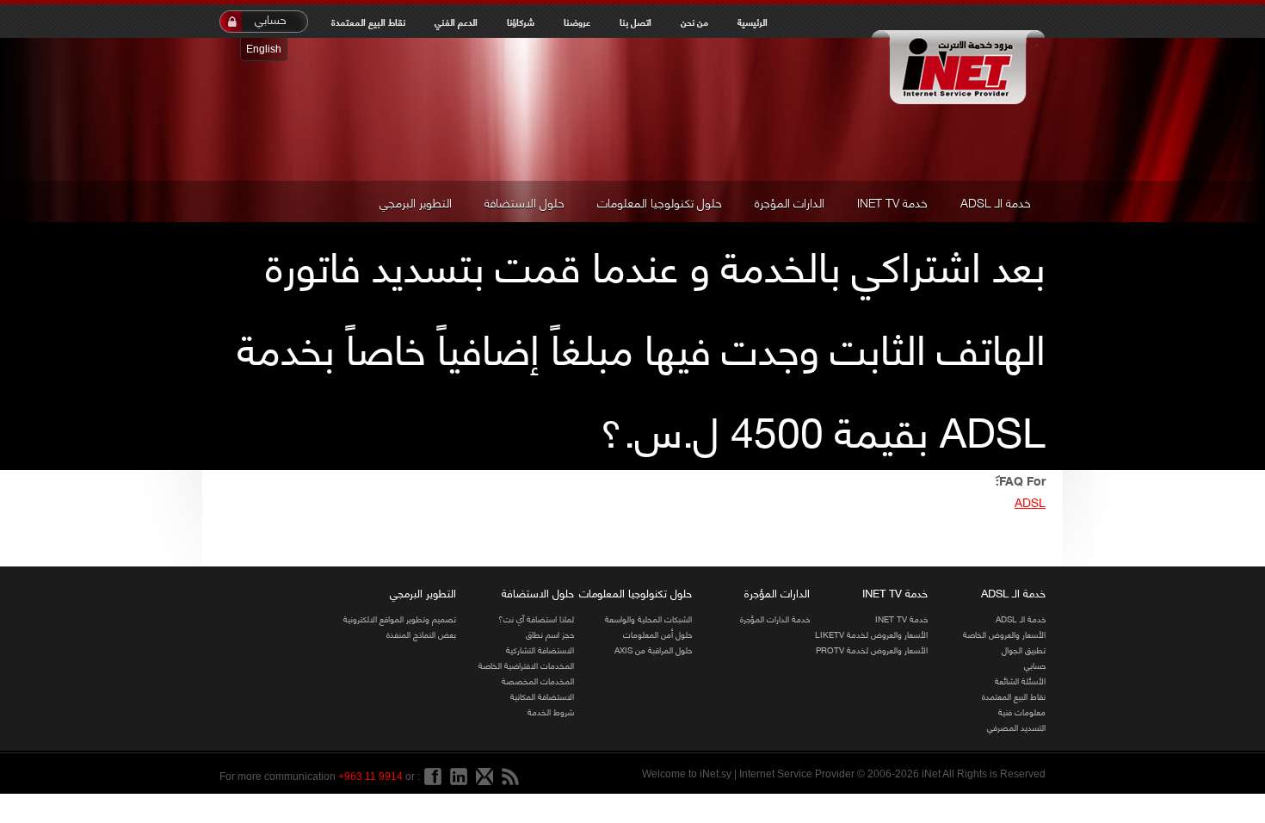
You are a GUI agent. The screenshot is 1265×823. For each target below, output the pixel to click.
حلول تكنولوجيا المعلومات (659, 201)
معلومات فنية (1022, 711)
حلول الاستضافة (524, 201)
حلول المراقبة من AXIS (653, 649)
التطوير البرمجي (416, 201)
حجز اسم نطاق (550, 634)
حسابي (271, 19)
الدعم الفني (456, 21)
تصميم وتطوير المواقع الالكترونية (399, 618)
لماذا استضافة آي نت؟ (536, 618)
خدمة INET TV (892, 201)
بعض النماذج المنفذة (421, 634)
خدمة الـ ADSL (995, 201)
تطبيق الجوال (1024, 649)
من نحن (694, 21)
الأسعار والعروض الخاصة (1004, 634)
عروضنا (577, 21)
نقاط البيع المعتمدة (368, 21)
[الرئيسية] (957, 69)
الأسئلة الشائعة (1020, 680)
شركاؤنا (520, 21)
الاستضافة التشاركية (540, 649)
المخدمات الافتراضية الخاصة (526, 665)
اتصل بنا (635, 21)
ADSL (1030, 501)
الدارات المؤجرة (789, 201)
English (263, 49)
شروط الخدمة (551, 711)
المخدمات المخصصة (538, 680)
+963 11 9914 (370, 776)
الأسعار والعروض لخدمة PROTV (872, 649)
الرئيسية (752, 21)
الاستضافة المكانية (542, 696)
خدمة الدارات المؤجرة (775, 618)
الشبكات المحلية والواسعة (648, 618)
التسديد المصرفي (1016, 727)
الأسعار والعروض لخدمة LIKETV (871, 634)
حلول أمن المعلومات (657, 634)
